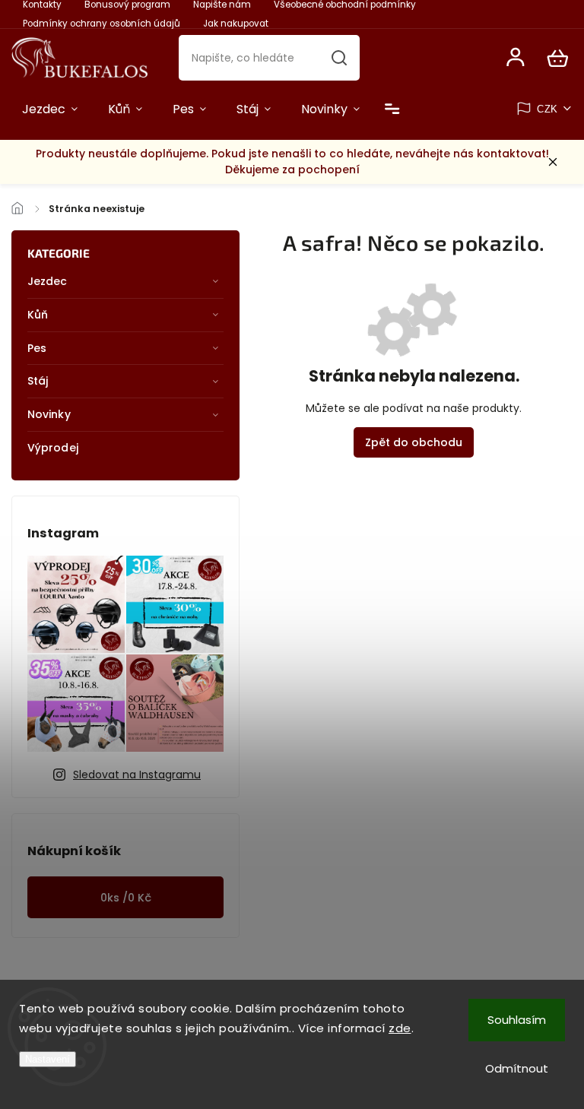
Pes (36, 348)
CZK (547, 109)
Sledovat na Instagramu (137, 774)
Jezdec (47, 281)
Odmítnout (516, 1068)
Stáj (37, 380)
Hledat (339, 58)
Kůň (37, 314)
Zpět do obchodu (413, 442)
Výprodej (52, 447)
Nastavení (47, 1059)
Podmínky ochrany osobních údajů (101, 23)
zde (400, 1028)
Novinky (49, 414)
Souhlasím (516, 1020)
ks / (125, 897)
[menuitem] (49, 109)
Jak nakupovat (235, 23)
